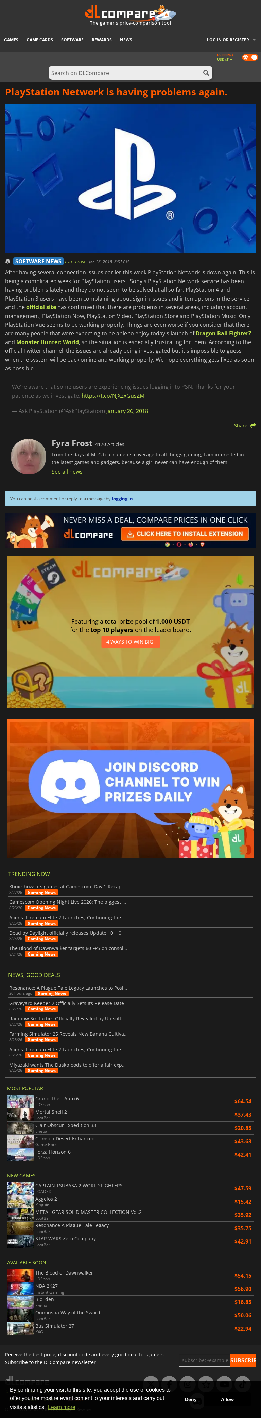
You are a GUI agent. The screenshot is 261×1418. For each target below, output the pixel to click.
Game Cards (40, 40)
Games (11, 40)
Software (72, 40)
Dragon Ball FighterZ (223, 333)
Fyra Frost (76, 261)
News (126, 40)
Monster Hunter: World (47, 342)
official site (41, 307)
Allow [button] (227, 1399)
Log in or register (228, 40)
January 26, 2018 (127, 411)
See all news (67, 471)
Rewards (102, 40)
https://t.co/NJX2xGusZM (113, 395)
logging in (122, 498)
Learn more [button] (61, 1407)
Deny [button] (191, 1399)
